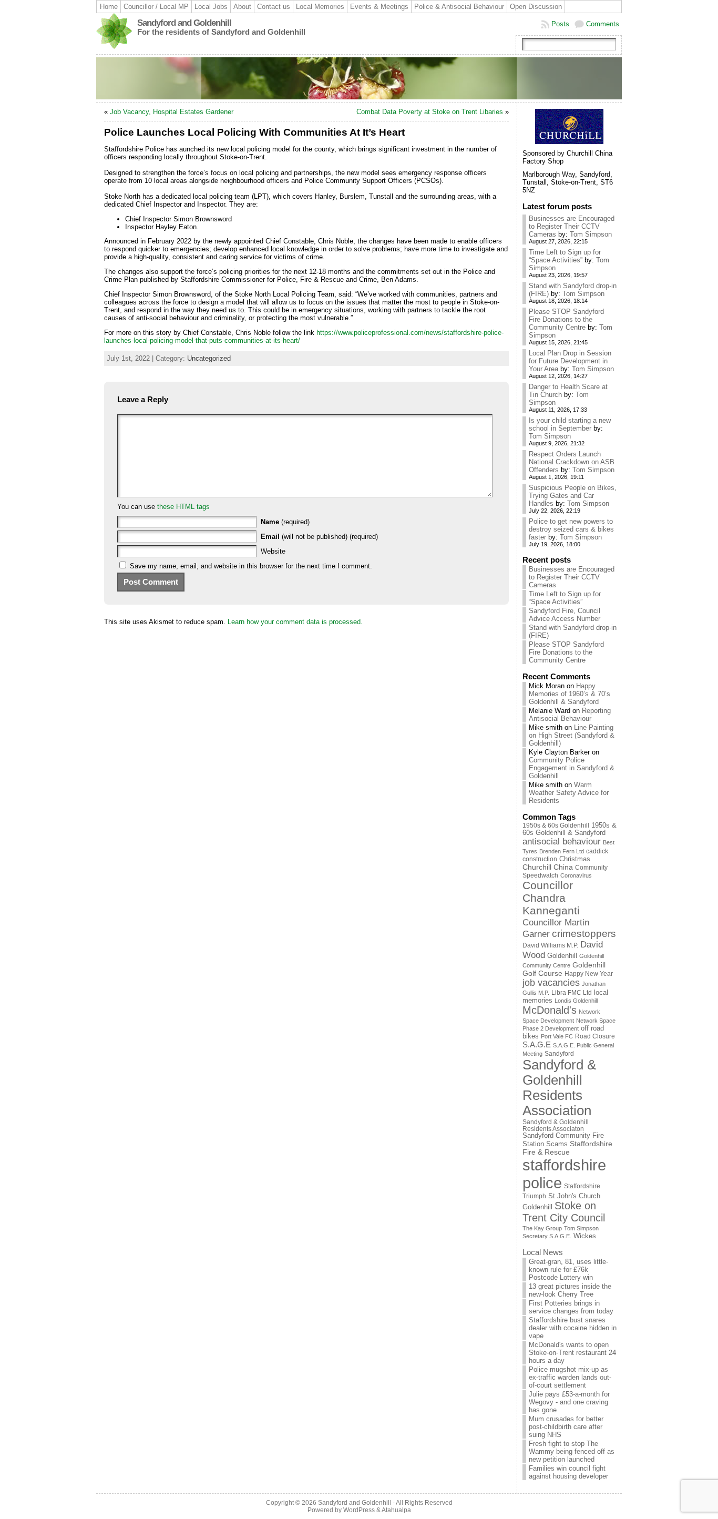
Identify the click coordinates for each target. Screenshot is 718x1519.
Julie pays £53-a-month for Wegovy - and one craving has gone (569, 1402)
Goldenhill (562, 956)
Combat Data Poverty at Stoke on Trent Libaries (429, 112)
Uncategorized (209, 358)
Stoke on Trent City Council (563, 1212)
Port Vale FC (557, 1036)
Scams (557, 1144)
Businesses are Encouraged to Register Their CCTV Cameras (571, 226)
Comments (602, 24)
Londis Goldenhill (576, 1000)
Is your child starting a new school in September (570, 424)
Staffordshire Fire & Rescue (567, 1147)
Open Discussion (536, 7)
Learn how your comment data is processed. (295, 622)
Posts (560, 24)
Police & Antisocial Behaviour (459, 7)
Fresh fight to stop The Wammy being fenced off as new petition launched (571, 1451)
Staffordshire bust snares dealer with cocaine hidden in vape (573, 1328)
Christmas (574, 859)
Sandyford (559, 1053)
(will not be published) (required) (319, 537)
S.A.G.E (536, 1044)
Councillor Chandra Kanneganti (551, 897)
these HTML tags (183, 507)
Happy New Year (589, 973)
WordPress (359, 1510)
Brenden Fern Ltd (561, 851)
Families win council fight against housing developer (568, 1472)
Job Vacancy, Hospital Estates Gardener (171, 112)
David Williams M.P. (550, 945)
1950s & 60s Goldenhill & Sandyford (569, 829)
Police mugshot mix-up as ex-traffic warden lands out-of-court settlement (570, 1377)
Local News (542, 1252)
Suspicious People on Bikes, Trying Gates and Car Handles (573, 495)
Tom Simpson (591, 234)
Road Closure (595, 1036)
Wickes (584, 1236)
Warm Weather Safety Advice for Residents (569, 792)
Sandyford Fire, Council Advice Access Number (564, 615)
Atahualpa (396, 1510)
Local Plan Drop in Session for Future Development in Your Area (570, 361)
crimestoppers (584, 933)
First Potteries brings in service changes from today (571, 1307)
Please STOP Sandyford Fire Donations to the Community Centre (566, 319)
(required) (285, 522)
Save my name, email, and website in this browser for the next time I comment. (251, 566)
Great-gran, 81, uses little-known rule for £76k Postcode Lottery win (568, 1269)
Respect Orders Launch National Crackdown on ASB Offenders (571, 462)
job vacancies (551, 982)
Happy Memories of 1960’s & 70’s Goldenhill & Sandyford (569, 694)
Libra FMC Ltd (571, 992)
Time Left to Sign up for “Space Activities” (565, 256)
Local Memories (320, 7)
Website (273, 551)
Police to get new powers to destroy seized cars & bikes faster (571, 529)
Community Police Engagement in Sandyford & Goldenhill (571, 768)
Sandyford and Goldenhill (184, 23)
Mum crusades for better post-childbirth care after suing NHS (566, 1427)
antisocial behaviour (561, 842)
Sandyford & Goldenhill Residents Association (559, 1087)
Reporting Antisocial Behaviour (570, 714)
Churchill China (547, 867)
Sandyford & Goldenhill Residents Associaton (555, 1125)
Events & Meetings (379, 7)
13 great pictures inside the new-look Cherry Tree (570, 1290)
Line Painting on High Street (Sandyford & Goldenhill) (571, 735)
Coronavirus (576, 875)
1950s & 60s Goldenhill (555, 825)
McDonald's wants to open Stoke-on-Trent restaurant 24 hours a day (572, 1352)
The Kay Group (542, 1228)
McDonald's (549, 1010)
